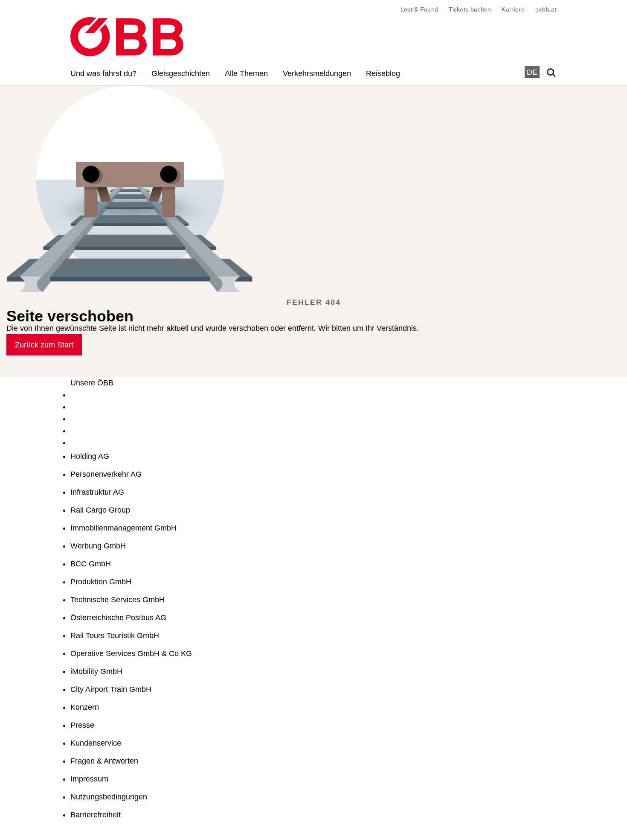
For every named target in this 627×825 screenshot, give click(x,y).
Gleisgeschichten (180, 73)
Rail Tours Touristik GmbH (114, 635)
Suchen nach (106, 108)
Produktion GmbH (100, 581)
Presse (82, 725)
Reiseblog (383, 73)
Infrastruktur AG (97, 492)
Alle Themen (246, 73)
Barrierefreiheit (95, 814)
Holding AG (89, 456)
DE (532, 72)
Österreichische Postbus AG (118, 617)
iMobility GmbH (96, 671)
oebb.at (546, 9)
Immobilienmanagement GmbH (123, 528)
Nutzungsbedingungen (108, 797)
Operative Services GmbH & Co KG (131, 653)
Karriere (513, 9)
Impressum (89, 779)
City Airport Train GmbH (110, 689)
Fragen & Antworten (104, 761)
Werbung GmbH (98, 546)
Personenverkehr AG (106, 474)
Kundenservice (95, 743)
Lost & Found (419, 9)
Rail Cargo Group (100, 510)
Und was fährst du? (103, 73)
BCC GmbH (90, 564)
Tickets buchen (470, 9)
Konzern (84, 707)
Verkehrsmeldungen (317, 73)
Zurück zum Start (44, 345)
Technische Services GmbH (117, 599)
